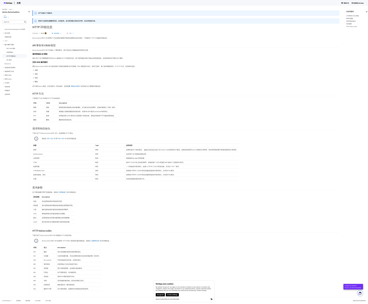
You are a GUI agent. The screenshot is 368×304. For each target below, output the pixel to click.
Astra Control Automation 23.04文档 (15, 29)
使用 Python (8, 79)
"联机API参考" (75, 86)
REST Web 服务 (11, 48)
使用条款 (18, 300)
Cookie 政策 (37, 300)
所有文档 (4, 9)
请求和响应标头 (351, 21)
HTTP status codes (351, 26)
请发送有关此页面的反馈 (359, 300)
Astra (10, 9)
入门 (6, 41)
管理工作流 (8, 75)
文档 (19, 3)
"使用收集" (62, 192)
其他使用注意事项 (10, 67)
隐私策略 (27, 300)
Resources (8, 64)
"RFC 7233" (61, 138)
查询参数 (349, 24)
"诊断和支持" (95, 241)
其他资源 (7, 87)
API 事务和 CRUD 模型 (352, 16)
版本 (5, 15)
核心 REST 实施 (9, 44)
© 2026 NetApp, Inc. (7, 300)
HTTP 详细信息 (11, 56)
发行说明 (7, 33)
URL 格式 (9, 60)
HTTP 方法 (349, 18)
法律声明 (7, 94)
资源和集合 (10, 52)
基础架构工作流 (9, 71)
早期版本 (7, 90)
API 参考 (7, 83)
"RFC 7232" (50, 138)
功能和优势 (8, 37)
